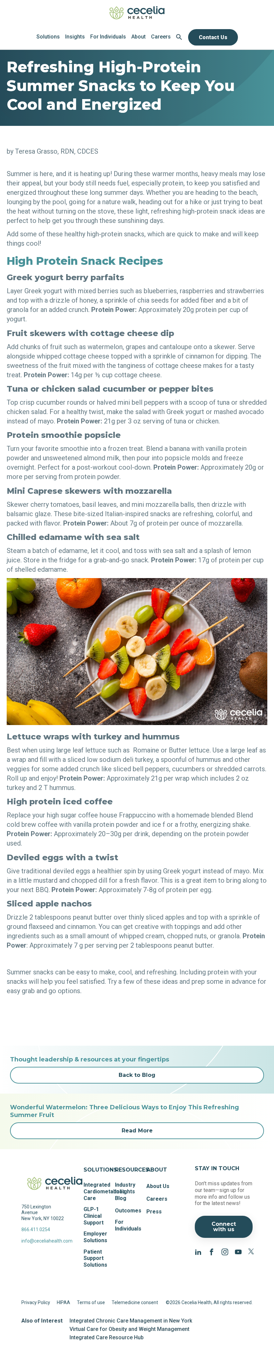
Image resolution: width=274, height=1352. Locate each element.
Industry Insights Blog (125, 1191)
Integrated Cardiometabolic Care (104, 1191)
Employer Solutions (95, 1237)
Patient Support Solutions (95, 1258)
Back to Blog (137, 1075)
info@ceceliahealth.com (44, 1241)
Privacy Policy (35, 1302)
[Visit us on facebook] (211, 1251)
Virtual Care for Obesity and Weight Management (129, 1329)
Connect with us (224, 1226)
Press (154, 1211)
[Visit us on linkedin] (198, 1251)
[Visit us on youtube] (238, 1251)
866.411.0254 (35, 1229)
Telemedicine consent (135, 1302)
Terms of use (91, 1302)
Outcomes (128, 1210)
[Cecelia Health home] (137, 12)
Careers (156, 1199)
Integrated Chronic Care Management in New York (131, 1321)
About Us (157, 1186)
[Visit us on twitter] (251, 1251)
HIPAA (63, 1302)
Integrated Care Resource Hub (107, 1337)
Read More (137, 1130)
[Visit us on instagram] (225, 1251)
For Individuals (128, 1225)
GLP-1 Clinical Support (94, 1215)
